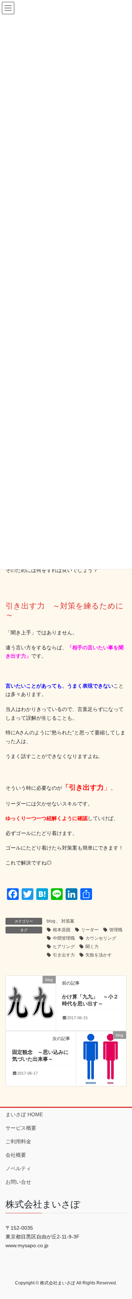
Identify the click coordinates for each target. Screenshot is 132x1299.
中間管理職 (64, 938)
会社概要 (16, 1155)
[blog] (31, 1002)
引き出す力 (64, 955)
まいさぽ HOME (24, 1114)
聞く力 (92, 946)
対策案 (67, 921)
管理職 (115, 929)
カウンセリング (100, 938)
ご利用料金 (18, 1141)
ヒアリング (64, 946)
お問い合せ (18, 1182)
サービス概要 (21, 1128)
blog (51, 921)
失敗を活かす (98, 955)
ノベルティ (18, 1168)
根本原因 (61, 929)
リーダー (90, 929)
